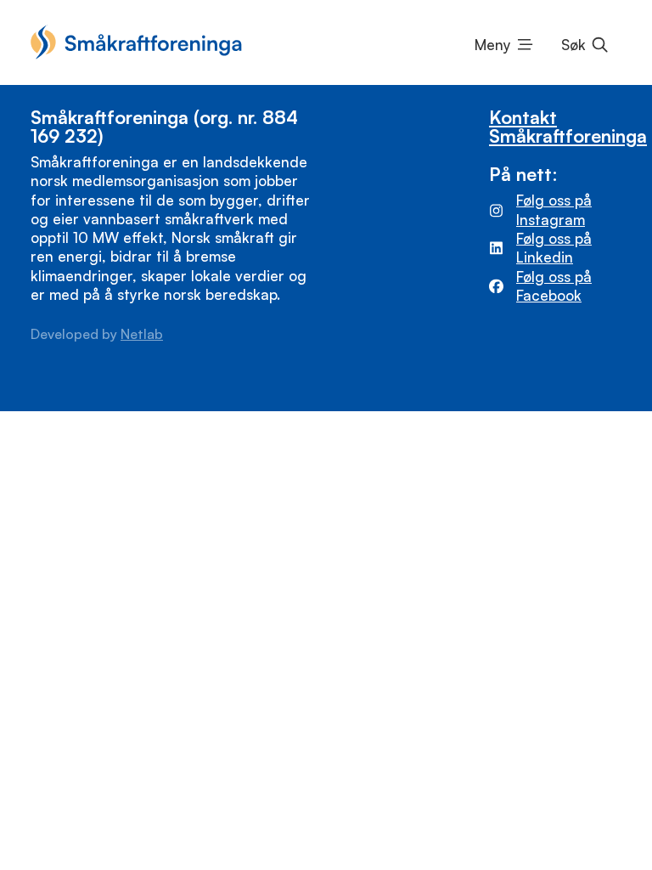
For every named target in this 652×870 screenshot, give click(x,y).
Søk (573, 45)
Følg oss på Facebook (554, 286)
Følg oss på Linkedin (554, 247)
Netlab (142, 333)
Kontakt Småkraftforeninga (568, 125)
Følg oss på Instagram (554, 209)
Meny (493, 45)
